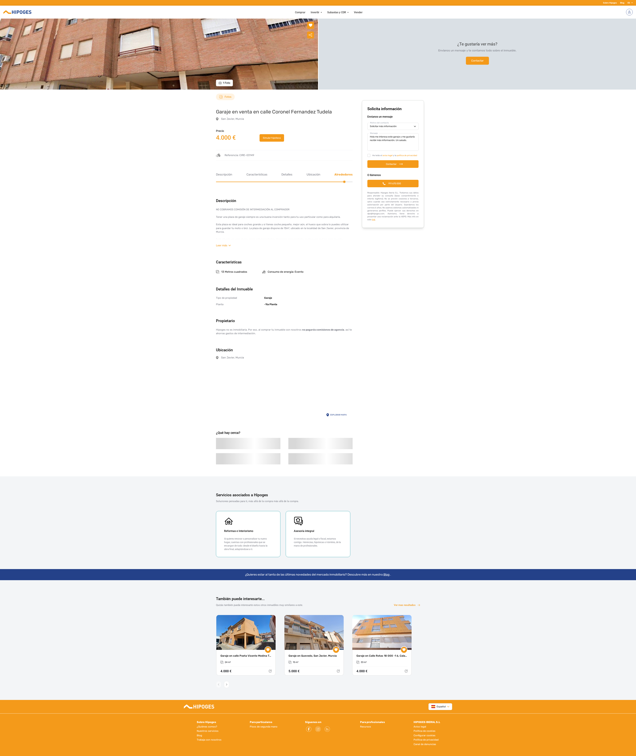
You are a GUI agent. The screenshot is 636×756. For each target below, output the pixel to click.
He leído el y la (394, 155)
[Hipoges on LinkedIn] (327, 729)
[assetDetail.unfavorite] (310, 25)
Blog (622, 3)
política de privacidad (407, 155)
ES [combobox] (629, 3)
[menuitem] (300, 12)
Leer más (221, 245)
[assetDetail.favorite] (268, 650)
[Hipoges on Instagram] (318, 729)
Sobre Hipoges (610, 3)
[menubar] (329, 12)
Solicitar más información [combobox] (383, 126)
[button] (631, 3)
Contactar (477, 60)
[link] (272, 138)
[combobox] (438, 707)
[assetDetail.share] (310, 35)
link (373, 219)
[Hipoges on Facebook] (308, 729)
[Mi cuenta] (629, 12)
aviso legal (388, 155)
